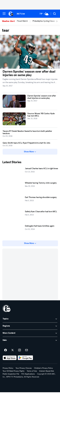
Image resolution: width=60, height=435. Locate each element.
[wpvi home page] (6, 308)
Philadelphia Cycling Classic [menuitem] (43, 21)
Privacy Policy (8, 368)
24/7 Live (21, 13)
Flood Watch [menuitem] (22, 21)
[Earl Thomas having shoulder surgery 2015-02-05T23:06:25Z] (13, 202)
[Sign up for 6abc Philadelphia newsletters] (26, 350)
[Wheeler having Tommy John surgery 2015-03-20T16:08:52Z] (13, 188)
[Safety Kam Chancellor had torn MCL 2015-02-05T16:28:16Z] (13, 216)
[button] (4, 13)
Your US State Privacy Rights (13, 371)
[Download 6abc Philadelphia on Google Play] (25, 357)
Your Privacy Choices (24, 368)
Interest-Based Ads (46, 371)
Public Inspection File (11, 374)
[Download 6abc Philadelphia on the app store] (10, 357)
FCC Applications (28, 374)
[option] (9, 21)
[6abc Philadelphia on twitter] (12, 350)
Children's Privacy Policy (43, 368)
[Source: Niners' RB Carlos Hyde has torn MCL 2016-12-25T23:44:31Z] (14, 118)
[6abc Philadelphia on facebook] (5, 350)
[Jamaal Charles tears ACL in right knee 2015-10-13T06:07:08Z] (13, 173)
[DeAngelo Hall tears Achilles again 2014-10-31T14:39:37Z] (13, 231)
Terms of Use (32, 371)
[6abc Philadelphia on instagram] (19, 350)
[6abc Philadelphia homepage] (11, 13)
